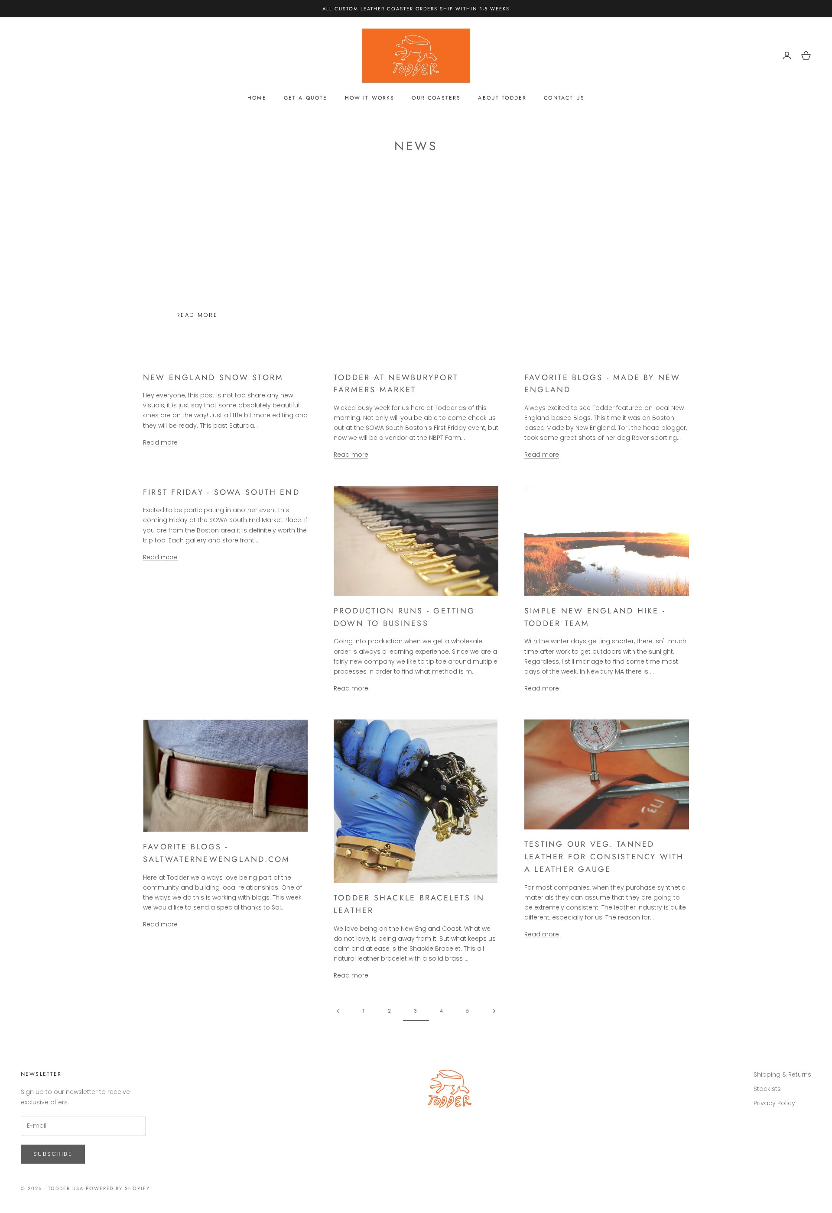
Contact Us (564, 98)
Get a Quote (306, 98)
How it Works (370, 98)
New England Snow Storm (213, 377)
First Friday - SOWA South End (221, 492)
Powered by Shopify (118, 1188)
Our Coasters (436, 98)
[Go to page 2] (338, 1011)
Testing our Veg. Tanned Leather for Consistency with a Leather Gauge (604, 857)
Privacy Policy (774, 1103)
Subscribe (52, 1154)
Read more (197, 315)
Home (256, 98)
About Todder (502, 98)
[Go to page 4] (494, 1011)
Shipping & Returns (782, 1074)
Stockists (767, 1088)
